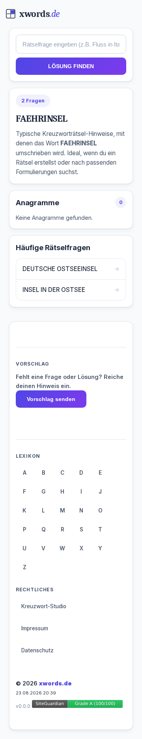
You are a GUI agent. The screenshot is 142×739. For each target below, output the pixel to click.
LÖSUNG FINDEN (71, 66)
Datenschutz (37, 650)
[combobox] (71, 44)
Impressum (34, 628)
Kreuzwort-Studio (43, 606)
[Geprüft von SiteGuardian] (77, 705)
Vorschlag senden (51, 399)
